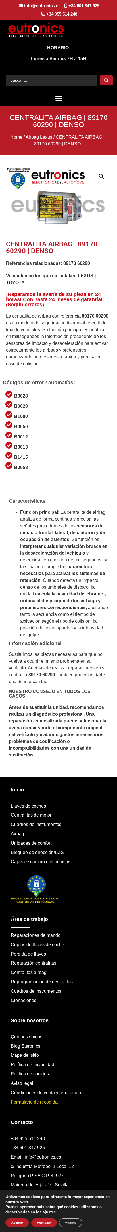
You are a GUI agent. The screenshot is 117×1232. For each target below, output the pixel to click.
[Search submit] (106, 80)
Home (16, 137)
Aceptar (17, 1222)
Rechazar (44, 1222)
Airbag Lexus (39, 137)
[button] (58, 98)
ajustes (49, 1212)
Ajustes (70, 1222)
